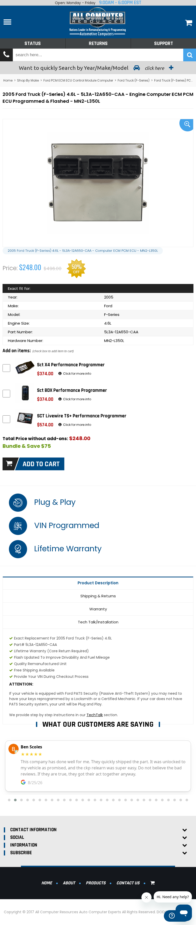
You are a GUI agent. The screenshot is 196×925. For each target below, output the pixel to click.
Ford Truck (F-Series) (134, 80)
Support (163, 43)
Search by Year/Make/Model (92, 68)
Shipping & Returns (98, 596)
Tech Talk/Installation (98, 622)
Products (96, 883)
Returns (98, 43)
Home (8, 80)
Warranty (98, 609)
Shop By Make (28, 80)
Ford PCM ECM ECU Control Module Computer (78, 80)
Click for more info (76, 373)
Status (32, 43)
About (69, 883)
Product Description (98, 583)
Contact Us (128, 883)
